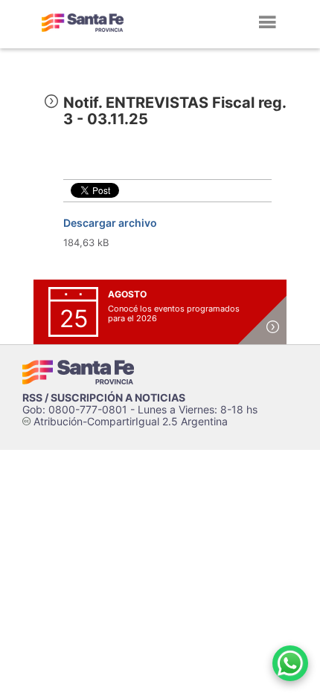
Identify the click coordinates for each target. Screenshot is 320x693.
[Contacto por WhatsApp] (290, 663)
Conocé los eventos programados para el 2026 (174, 313)
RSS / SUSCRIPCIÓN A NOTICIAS (103, 397)
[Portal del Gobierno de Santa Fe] (82, 22)
